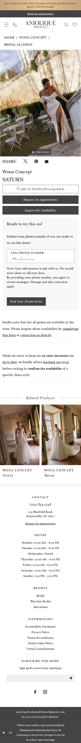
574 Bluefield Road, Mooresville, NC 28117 (40, 514)
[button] (6, 24)
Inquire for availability (40, 210)
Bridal (40, 595)
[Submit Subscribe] (71, 678)
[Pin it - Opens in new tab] (36, 161)
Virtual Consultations (40, 648)
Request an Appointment (40, 199)
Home (9, 37)
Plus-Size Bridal (41, 601)
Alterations (40, 607)
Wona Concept (32, 37)
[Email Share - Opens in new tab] (47, 161)
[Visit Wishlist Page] (74, 24)
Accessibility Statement (40, 626)
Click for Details (44, 6)
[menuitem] (6, 24)
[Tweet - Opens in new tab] (25, 161)
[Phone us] (15, 24)
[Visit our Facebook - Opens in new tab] (35, 692)
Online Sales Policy (40, 643)
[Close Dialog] (3, 732)
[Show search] (66, 24)
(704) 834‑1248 (40, 504)
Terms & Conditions (40, 637)
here (52, 739)
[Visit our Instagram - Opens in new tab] (45, 692)
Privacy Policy (40, 632)
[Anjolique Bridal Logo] (40, 24)
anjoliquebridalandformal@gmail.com (40, 711)
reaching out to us (56, 362)
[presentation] (35, 435)
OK (10, 732)
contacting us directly (36, 335)
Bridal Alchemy (18, 44)
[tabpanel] (40, 103)
